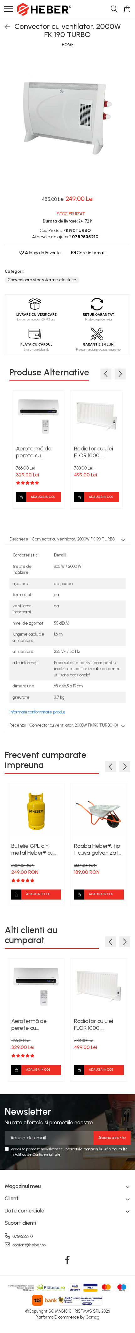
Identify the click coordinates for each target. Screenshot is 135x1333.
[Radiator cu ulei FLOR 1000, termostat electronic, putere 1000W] (96, 416)
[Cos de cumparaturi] (127, 9)
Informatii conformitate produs (37, 712)
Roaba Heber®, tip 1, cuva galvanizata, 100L (98, 849)
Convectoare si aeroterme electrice (42, 279)
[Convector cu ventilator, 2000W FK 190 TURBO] (67, 118)
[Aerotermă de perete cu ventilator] (38, 416)
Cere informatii (91, 252)
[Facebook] (67, 1260)
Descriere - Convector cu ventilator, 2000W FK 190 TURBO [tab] (62, 539)
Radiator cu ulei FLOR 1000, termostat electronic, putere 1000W (96, 452)
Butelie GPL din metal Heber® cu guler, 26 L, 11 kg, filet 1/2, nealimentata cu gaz (32, 849)
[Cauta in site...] (114, 9)
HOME (67, 44)
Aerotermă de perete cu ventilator (33, 452)
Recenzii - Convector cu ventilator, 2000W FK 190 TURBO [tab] (63, 725)
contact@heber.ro (29, 1245)
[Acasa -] (44, 9)
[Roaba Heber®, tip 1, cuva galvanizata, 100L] (99, 811)
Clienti (12, 1198)
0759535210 (22, 1236)
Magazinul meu (23, 1186)
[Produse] (8, 9)
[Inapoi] (4, 27)
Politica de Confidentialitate (37, 1154)
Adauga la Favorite (42, 252)
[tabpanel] (67, 118)
